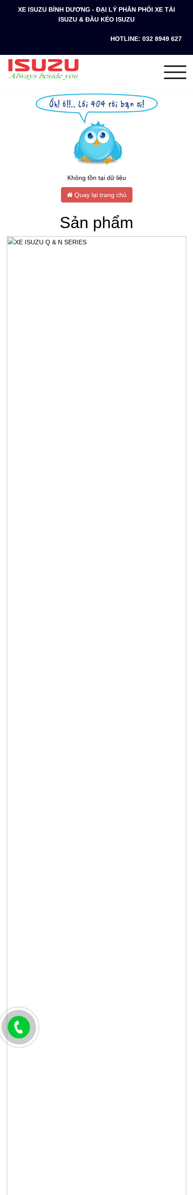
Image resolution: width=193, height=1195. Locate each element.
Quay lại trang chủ (100, 194)
